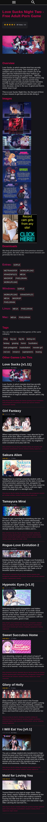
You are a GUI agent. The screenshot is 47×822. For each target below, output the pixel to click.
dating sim (31, 339)
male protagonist (10, 348)
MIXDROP (8, 278)
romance (16, 352)
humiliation (33, 343)
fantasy (6, 343)
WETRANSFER (10, 271)
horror (23, 343)
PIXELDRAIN (21, 278)
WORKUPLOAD (27, 271)
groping (15, 343)
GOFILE (17, 265)
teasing (39, 352)
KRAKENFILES (10, 274)
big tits (21, 339)
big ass (13, 339)
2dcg (6, 339)
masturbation (25, 348)
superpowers (27, 352)
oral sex (7, 352)
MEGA (22, 274)
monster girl (37, 348)
